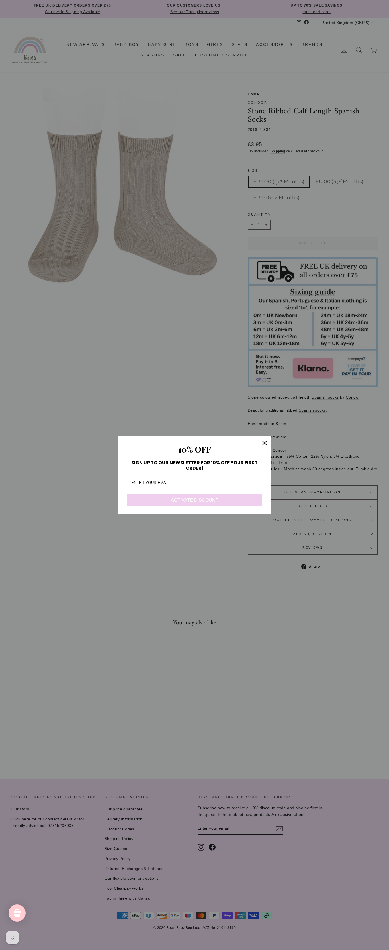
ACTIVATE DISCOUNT (194, 500)
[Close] (264, 443)
